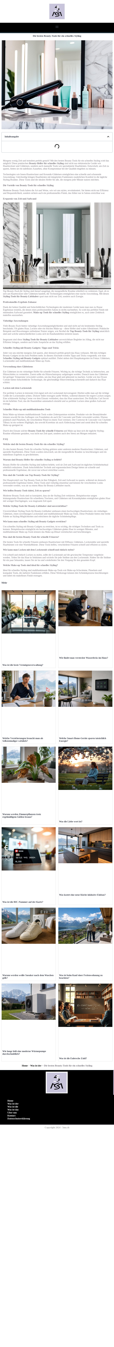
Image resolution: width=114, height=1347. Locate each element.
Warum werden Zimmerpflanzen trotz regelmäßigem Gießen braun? (21, 815)
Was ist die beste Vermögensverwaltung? (22, 665)
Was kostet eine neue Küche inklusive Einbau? (82, 895)
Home (25, 1065)
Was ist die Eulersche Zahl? (73, 1058)
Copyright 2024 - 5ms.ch (57, 1127)
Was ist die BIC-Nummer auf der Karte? (22, 902)
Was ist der (35, 1065)
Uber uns (12, 1112)
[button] (57, 26)
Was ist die (12, 1106)
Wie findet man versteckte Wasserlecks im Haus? (83, 658)
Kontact (11, 1115)
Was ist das (13, 1109)
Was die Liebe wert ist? (70, 821)
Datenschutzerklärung (18, 1118)
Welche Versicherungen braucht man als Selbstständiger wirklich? (22, 739)
